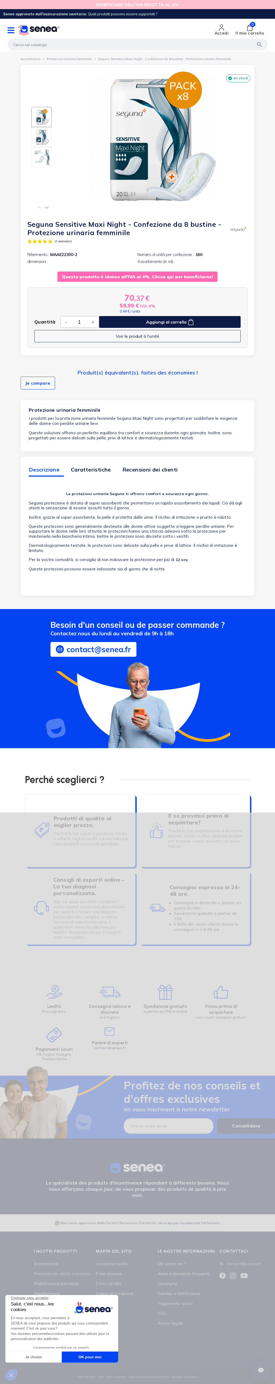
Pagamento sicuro (175, 1303)
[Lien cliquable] (54, 1000)
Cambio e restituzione (179, 1293)
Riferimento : (38, 254)
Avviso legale (171, 1323)
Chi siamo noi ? (172, 1263)
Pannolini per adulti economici (62, 1273)
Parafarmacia (47, 1293)
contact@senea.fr (110, 1048)
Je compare (37, 383)
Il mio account (109, 1273)
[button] (39, 207)
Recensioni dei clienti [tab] (150, 469)
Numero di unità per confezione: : (166, 254)
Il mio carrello (108, 1283)
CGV (162, 1313)
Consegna (167, 1283)
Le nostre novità (112, 1263)
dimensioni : (37, 261)
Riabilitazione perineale (56, 1283)
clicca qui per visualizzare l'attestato (188, 1223)
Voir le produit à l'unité (137, 336)
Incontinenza (46, 1263)
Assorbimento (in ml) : (156, 261)
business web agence (185, 1377)
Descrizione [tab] (44, 469)
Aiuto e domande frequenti (184, 1273)
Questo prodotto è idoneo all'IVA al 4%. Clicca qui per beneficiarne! (137, 276)
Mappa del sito (114, 1251)
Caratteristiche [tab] (91, 469)
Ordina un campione (114, 1293)
